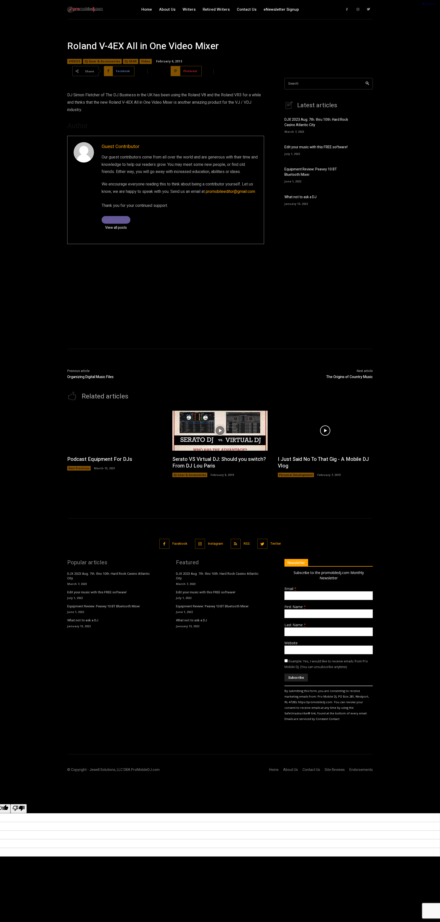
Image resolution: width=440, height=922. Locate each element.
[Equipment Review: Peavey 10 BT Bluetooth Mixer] (364, 174)
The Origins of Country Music (349, 377)
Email (290, 588)
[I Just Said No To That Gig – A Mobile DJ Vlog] (325, 431)
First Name (295, 606)
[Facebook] (347, 9)
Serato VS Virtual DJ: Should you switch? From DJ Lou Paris (219, 463)
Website (291, 642)
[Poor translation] (18, 808)
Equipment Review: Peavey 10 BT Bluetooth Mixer (103, 606)
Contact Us (311, 769)
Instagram (215, 543)
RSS (247, 543)
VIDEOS (74, 61)
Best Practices (78, 468)
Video (145, 61)
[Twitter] (369, 9)
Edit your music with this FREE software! (316, 147)
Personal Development (296, 475)
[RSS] (236, 544)
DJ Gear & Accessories (102, 61)
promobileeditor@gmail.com (230, 192)
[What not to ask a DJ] (364, 199)
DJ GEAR (131, 61)
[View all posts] (116, 220)
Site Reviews (335, 769)
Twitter (275, 543)
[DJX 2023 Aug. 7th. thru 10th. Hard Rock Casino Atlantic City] (364, 124)
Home (274, 769)
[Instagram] (358, 9)
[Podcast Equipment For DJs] (114, 431)
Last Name (295, 624)
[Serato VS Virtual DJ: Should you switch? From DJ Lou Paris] (219, 431)
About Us (290, 769)
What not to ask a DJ (300, 197)
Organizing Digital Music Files (90, 377)
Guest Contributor (121, 146)
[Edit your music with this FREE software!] (364, 149)
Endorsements (361, 769)
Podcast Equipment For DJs (99, 459)
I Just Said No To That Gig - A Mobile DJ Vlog (323, 463)
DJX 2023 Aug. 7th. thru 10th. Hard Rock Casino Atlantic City (108, 576)
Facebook (179, 543)
